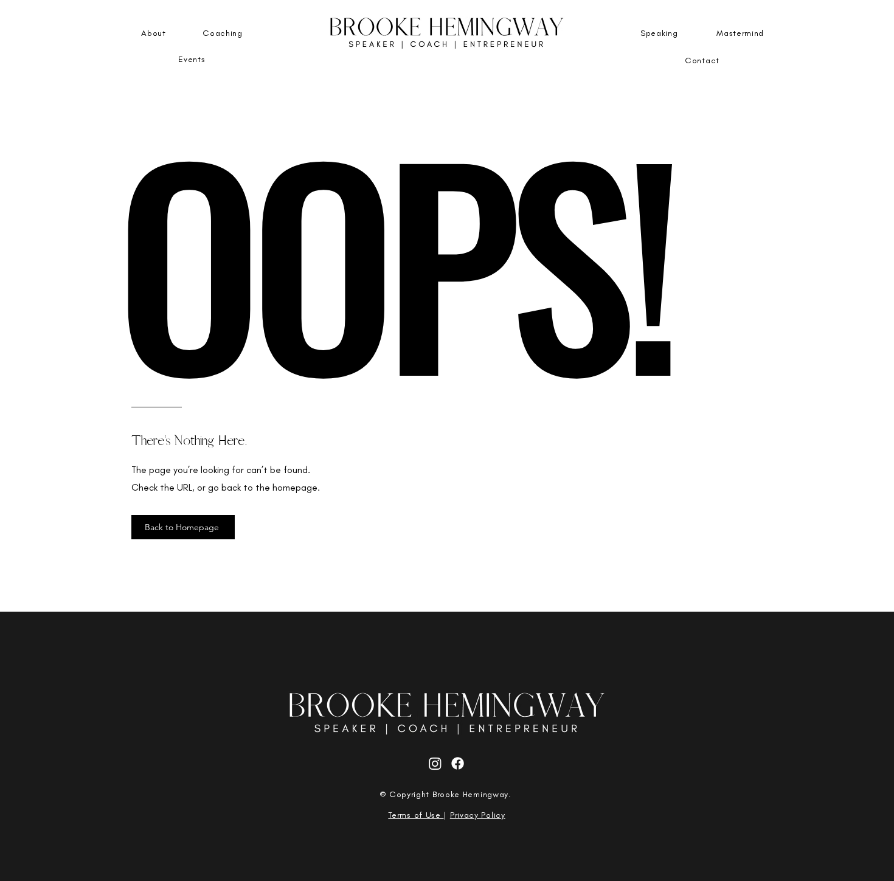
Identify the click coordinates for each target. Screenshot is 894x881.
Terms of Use (415, 815)
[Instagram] (435, 763)
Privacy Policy (477, 815)
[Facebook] (457, 763)
